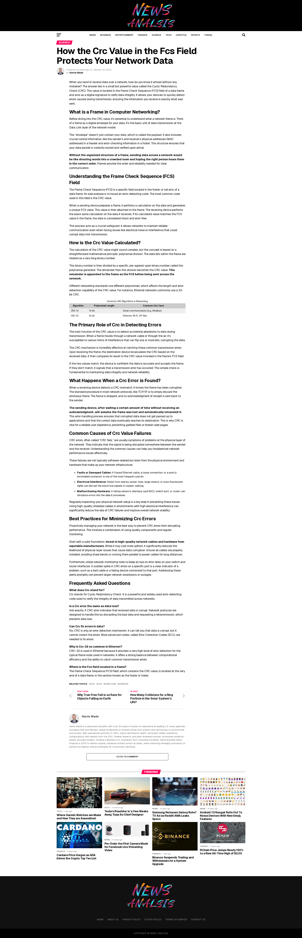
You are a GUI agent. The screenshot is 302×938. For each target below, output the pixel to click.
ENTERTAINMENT (124, 35)
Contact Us (198, 919)
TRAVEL (208, 35)
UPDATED (123, 684)
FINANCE (142, 35)
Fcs (100, 684)
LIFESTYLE (181, 35)
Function (110, 684)
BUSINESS (105, 35)
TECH (168, 35)
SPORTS (195, 35)
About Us (113, 919)
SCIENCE (156, 35)
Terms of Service (176, 919)
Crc (92, 684)
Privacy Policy (131, 919)
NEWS (92, 35)
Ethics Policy (153, 919)
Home (100, 919)
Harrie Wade (76, 72)
